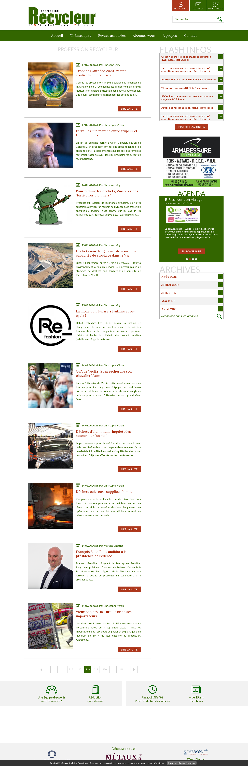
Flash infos (185, 49)
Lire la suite (129, 108)
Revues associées (112, 35)
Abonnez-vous (144, 35)
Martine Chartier (113, 545)
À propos (170, 35)
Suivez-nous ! (215, 8)
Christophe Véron (114, 124)
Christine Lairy (112, 64)
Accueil (57, 35)
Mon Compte (181, 8)
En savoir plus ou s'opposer (181, 763)
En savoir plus (191, 251)
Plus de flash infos (191, 126)
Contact (198, 8)
